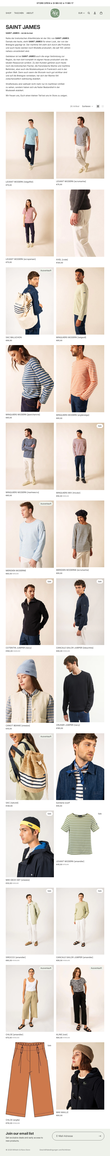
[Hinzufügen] (99, 1105)
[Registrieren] (100, 1136)
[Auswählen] (49, 174)
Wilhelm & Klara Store (21, 1150)
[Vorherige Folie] (60, 145)
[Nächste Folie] (100, 145)
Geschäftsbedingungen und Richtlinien (55, 1150)
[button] (87, 106)
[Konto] (95, 13)
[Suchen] (89, 13)
